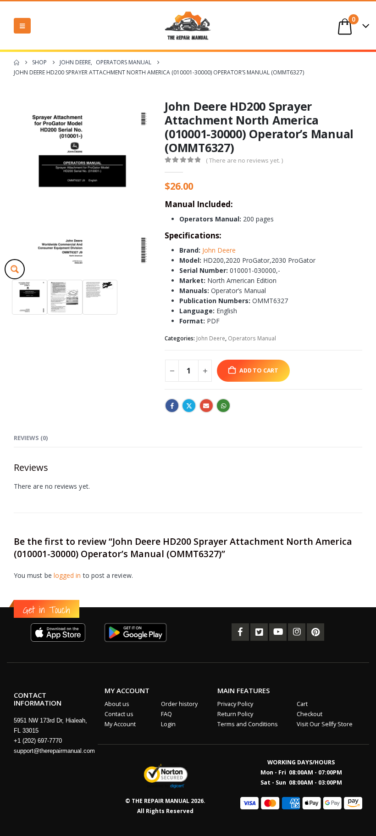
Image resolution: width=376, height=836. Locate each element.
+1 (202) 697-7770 (38, 740)
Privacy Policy (235, 704)
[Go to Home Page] (16, 62)
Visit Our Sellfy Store (325, 724)
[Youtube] (278, 632)
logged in (67, 575)
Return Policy (235, 714)
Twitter (189, 405)
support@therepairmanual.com (54, 750)
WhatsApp (223, 405)
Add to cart (258, 370)
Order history (179, 704)
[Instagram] (296, 632)
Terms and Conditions (247, 724)
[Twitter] (259, 632)
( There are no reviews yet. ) (244, 160)
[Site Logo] (188, 25)
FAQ (166, 714)
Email (206, 405)
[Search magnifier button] (14, 269)
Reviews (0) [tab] (31, 438)
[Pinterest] (315, 632)
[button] (22, 26)
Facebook (172, 405)
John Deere (219, 250)
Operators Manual (252, 338)
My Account (120, 724)
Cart (302, 704)
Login (168, 724)
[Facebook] (240, 632)
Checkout (309, 714)
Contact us (119, 714)
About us (117, 704)
